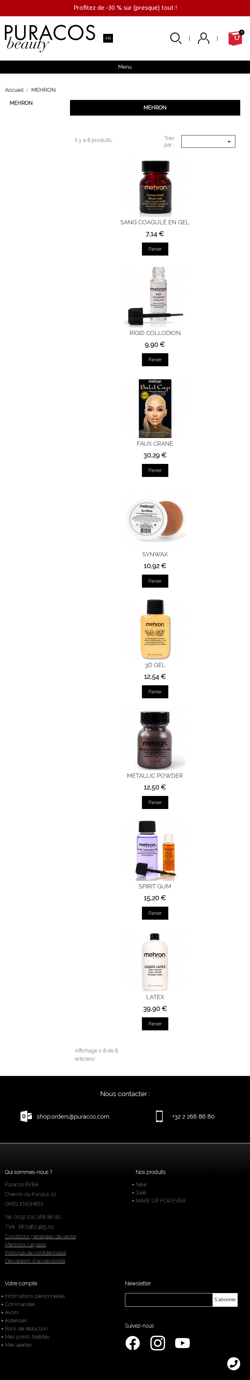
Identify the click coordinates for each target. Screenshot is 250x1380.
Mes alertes (18, 1345)
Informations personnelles (35, 1296)
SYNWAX (155, 554)
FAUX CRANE (155, 443)
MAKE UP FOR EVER (160, 1201)
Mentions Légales (25, 1245)
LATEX (155, 997)
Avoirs (12, 1312)
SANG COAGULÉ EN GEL (154, 222)
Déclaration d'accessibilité (35, 1261)
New (141, 1184)
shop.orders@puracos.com (73, 1116)
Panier (155, 249)
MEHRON (21, 103)
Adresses (16, 1320)
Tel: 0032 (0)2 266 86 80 (33, 1217)
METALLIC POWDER (155, 775)
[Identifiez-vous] (212, 38)
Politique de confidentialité (35, 1253)
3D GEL (155, 665)
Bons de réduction (26, 1329)
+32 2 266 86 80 (193, 1116)
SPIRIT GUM (155, 886)
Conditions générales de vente (40, 1237)
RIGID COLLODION (155, 332)
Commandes (20, 1304)
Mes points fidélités (27, 1337)
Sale (141, 1193)
